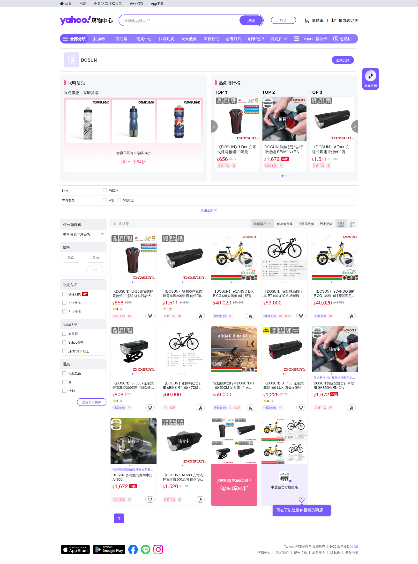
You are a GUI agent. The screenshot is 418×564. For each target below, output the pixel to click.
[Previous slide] (114, 257)
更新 (354, 546)
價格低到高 (285, 223)
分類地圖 (351, 552)
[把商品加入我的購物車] (150, 316)
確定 (95, 269)
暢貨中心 (144, 38)
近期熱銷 (326, 223)
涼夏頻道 (211, 38)
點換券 (99, 38)
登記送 (121, 38)
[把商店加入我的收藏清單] (302, 500)
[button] (214, 126)
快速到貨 (166, 38)
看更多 (276, 38)
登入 (283, 20)
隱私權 (335, 552)
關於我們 (282, 552)
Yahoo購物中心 (86, 20)
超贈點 (345, 38)
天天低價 (189, 38)
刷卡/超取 (256, 38)
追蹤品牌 (343, 60)
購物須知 (300, 552)
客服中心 (264, 552)
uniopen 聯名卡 (313, 38)
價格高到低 (306, 223)
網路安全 (318, 552)
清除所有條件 (91, 402)
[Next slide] (153, 257)
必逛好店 (233, 38)
